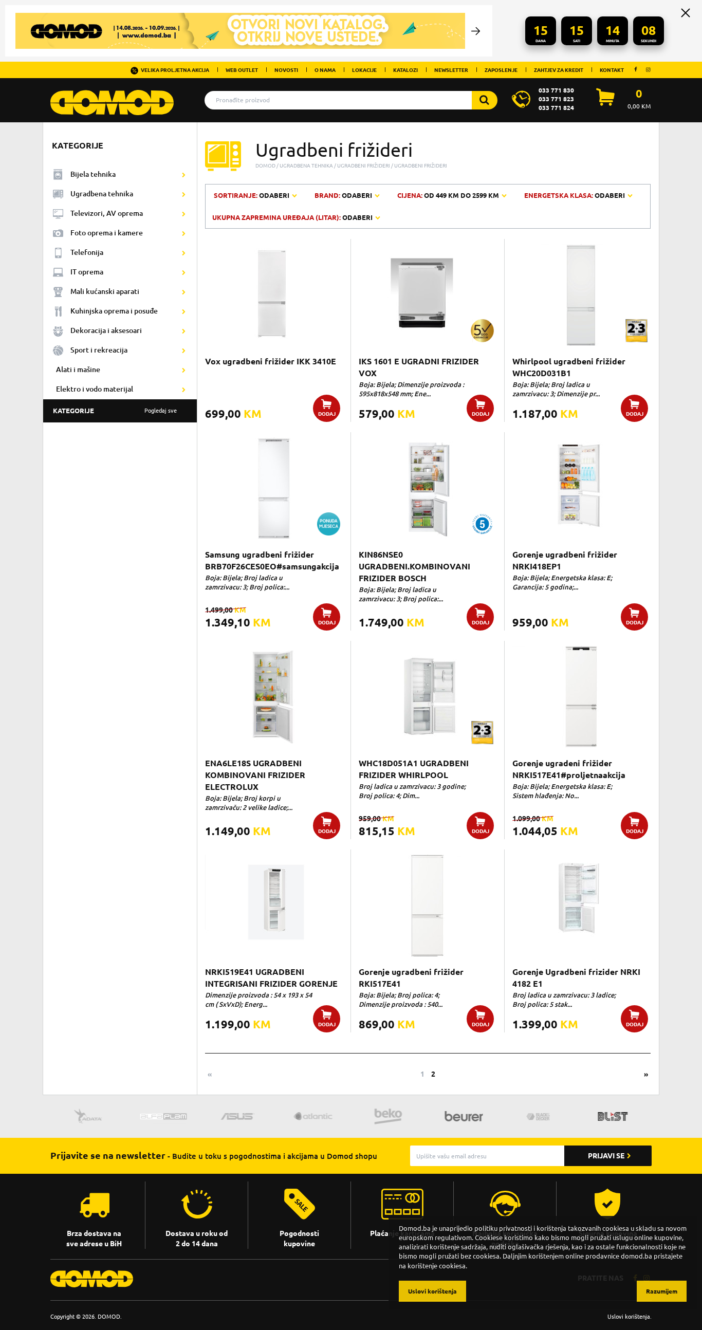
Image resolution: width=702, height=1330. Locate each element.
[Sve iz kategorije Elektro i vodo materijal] (184, 389)
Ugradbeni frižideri (363, 165)
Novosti (286, 70)
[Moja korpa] (605, 103)
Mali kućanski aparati (104, 291)
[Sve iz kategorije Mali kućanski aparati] (184, 292)
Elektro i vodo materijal (94, 388)
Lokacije (364, 70)
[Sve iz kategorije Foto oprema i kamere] (184, 233)
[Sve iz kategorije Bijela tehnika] (184, 174)
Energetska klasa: (574, 195)
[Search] (484, 100)
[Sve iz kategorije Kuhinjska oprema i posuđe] (184, 311)
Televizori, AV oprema (106, 213)
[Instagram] (648, 69)
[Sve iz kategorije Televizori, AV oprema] (184, 213)
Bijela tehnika (93, 174)
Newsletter (451, 70)
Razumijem (661, 1291)
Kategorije (115, 411)
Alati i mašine (78, 369)
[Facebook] (635, 69)
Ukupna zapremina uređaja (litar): (292, 217)
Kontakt (612, 70)
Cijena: (448, 195)
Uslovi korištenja (628, 1316)
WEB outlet (242, 70)
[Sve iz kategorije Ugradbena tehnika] (184, 194)
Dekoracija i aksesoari (106, 330)
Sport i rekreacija (98, 349)
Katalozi (405, 70)
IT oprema (86, 271)
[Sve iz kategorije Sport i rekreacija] (184, 350)
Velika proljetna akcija (175, 70)
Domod (265, 165)
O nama (325, 70)
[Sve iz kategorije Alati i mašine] (184, 370)
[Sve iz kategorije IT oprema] (184, 272)
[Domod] (112, 97)
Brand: (343, 195)
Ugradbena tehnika (101, 193)
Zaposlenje (501, 70)
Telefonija (86, 252)
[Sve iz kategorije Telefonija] (184, 253)
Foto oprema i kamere (106, 232)
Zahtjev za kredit (558, 70)
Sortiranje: (252, 195)
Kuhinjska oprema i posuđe (114, 310)
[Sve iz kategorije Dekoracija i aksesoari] (184, 331)
